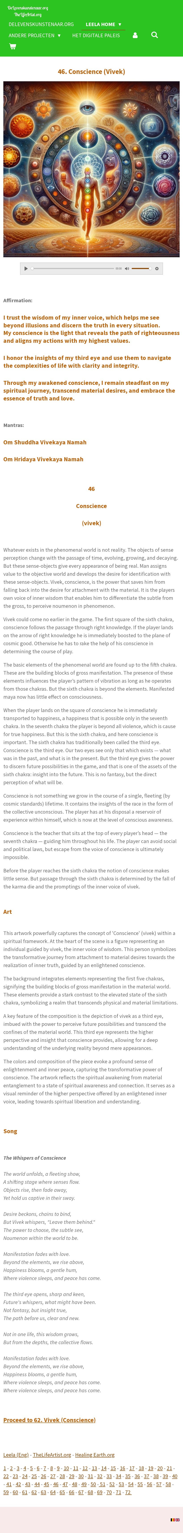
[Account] (135, 35)
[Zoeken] (155, 35)
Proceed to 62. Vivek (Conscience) (49, 1420)
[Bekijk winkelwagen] (12, 46)
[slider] (72, 268)
